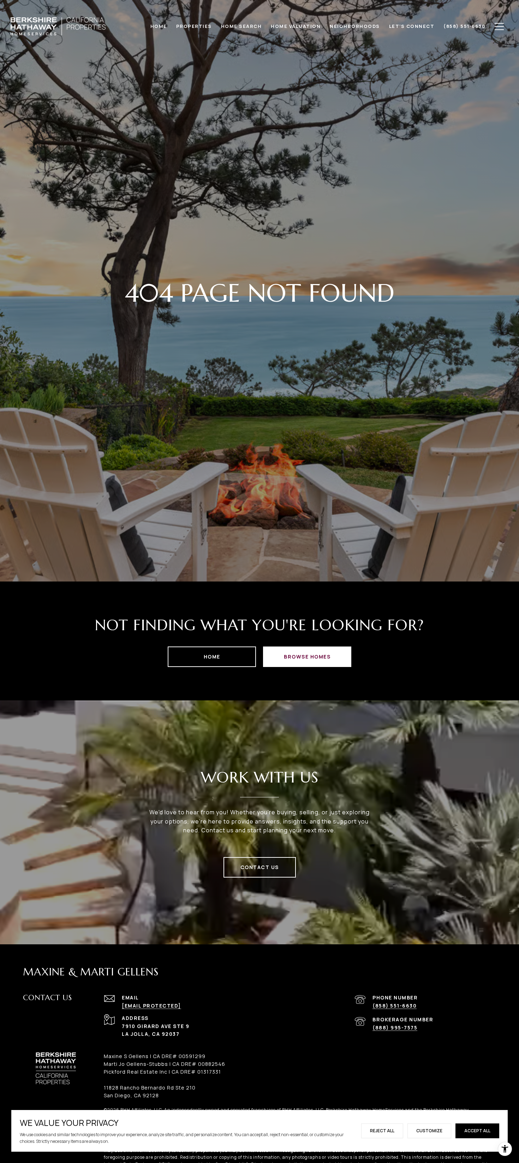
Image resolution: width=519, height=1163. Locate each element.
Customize (429, 1131)
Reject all (382, 1131)
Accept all (477, 1131)
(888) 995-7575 (394, 1027)
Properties (194, 26)
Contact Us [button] (259, 867)
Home (212, 656)
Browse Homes (307, 656)
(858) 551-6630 (394, 1005)
